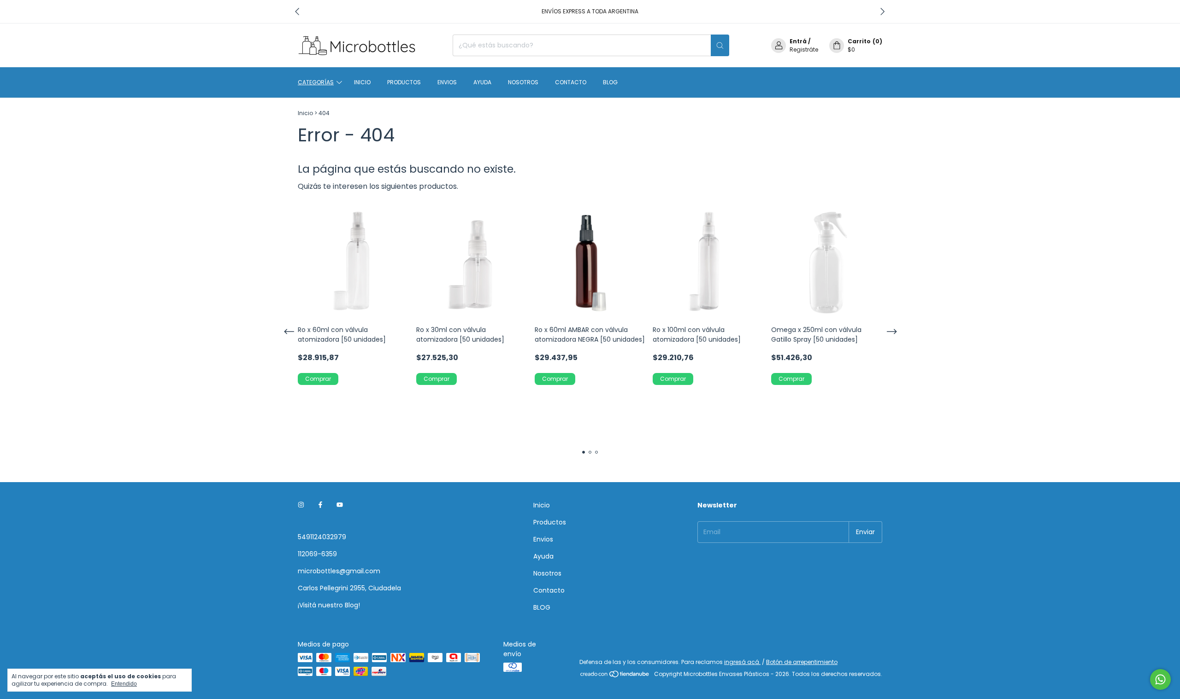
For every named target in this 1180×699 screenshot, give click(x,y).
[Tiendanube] (615, 676)
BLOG (610, 82)
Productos (404, 82)
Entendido (124, 684)
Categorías (316, 82)
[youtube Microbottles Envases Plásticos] (339, 505)
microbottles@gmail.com (339, 571)
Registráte (804, 49)
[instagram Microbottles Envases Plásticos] (301, 505)
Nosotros (523, 82)
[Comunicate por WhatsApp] (1160, 679)
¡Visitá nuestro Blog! (329, 605)
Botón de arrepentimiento (802, 662)
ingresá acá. (742, 662)
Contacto (570, 82)
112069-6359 (317, 554)
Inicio (362, 82)
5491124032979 (322, 537)
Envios (447, 82)
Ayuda (482, 82)
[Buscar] (720, 45)
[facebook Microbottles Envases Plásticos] (320, 505)
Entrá (798, 41)
